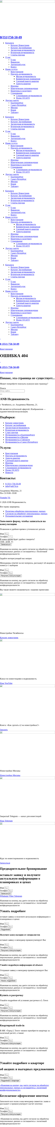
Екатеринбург (17, 103)
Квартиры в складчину (21, 91)
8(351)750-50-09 (11, 37)
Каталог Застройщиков (21, 48)
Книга (13, 67)
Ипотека (14, 86)
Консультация (17, 72)
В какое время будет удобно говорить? (17, 539)
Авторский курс (18, 64)
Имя (2, 534)
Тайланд (14, 112)
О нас (8, 57)
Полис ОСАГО (23, 98)
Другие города (12, 100)
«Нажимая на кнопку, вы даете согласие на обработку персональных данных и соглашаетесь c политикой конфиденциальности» (24, 1087)
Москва (14, 107)
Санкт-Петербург (18, 105)
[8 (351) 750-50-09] (0, 339)
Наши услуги (11, 69)
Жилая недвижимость (26, 76)
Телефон (4, 536)
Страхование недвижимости (29, 95)
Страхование (16, 93)
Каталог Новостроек (20, 45)
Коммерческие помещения (28, 79)
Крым (13, 110)
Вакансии (15, 62)
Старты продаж (18, 55)
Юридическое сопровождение (24, 88)
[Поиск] (1, 394)
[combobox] (12, 391)
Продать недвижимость (21, 74)
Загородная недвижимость (23, 50)
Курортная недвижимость (22, 52)
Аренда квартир (23, 83)
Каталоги (9, 43)
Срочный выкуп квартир (27, 81)
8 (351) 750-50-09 (9, 344)
